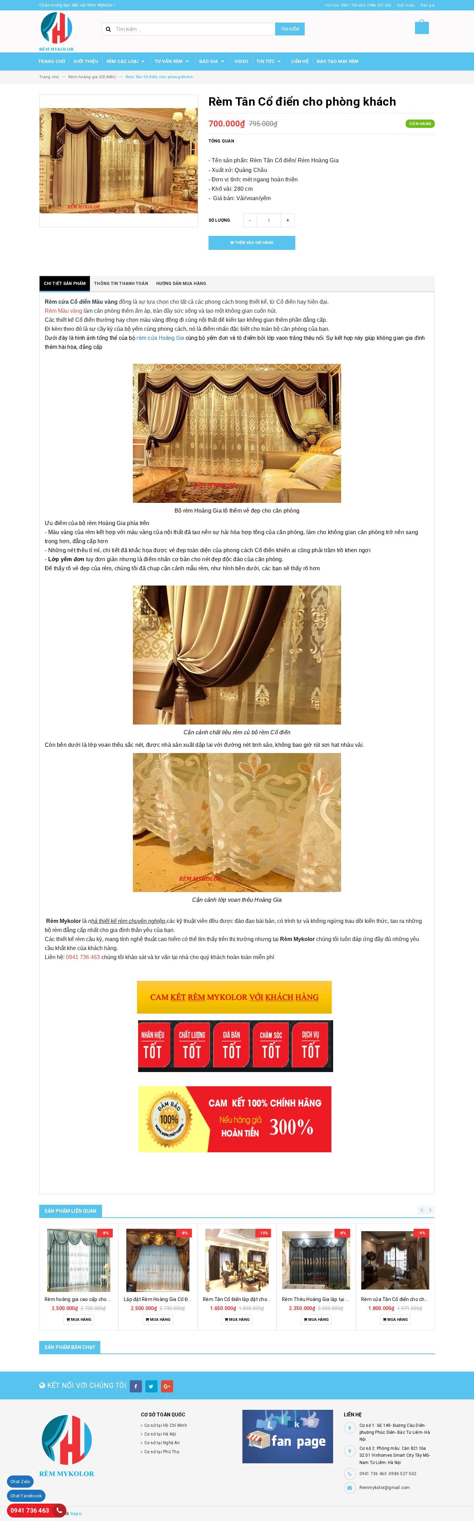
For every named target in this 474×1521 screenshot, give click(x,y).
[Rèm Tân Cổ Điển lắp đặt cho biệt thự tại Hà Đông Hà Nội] (237, 1260)
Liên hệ (299, 61)
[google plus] (167, 1386)
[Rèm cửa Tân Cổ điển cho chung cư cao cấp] (395, 1260)
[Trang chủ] (56, 31)
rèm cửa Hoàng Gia (161, 338)
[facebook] (136, 1386)
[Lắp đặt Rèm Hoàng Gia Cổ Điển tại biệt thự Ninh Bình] (158, 1260)
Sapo (76, 1513)
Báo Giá (209, 61)
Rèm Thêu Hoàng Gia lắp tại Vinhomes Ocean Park (339, 1299)
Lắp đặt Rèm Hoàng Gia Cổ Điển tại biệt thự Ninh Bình (183, 1299)
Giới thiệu (86, 61)
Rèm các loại (123, 61)
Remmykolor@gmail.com (384, 1487)
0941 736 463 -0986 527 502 (388, 1473)
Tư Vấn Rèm (169, 61)
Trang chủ (51, 61)
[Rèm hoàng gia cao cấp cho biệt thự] (79, 1260)
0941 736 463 (29, 1510)
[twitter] (151, 1386)
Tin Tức (266, 61)
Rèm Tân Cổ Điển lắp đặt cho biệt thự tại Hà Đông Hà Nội (265, 1299)
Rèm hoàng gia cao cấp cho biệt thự (85, 1299)
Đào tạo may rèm (338, 61)
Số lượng (219, 220)
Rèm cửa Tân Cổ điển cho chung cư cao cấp (410, 1299)
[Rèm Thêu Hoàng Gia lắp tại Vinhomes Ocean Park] (316, 1260)
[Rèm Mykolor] (84, 1445)
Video (241, 61)
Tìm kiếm (290, 29)
